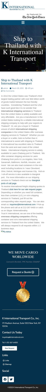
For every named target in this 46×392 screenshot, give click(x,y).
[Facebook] (5, 379)
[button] (23, 22)
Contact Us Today (12, 332)
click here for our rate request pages (25, 189)
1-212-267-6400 (11, 342)
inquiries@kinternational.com (23, 204)
